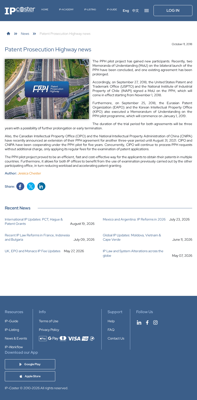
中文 (135, 10)
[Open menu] (146, 10)
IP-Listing (90, 9)
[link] (8, 33)
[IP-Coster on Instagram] (155, 322)
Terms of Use (48, 321)
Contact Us (116, 338)
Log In (172, 10)
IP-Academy (66, 9)
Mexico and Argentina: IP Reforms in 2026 (134, 219)
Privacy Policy (49, 330)
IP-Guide (112, 9)
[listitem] (49, 221)
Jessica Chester (29, 173)
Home (44, 9)
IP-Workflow (14, 347)
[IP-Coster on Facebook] (147, 322)
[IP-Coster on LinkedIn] (139, 322)
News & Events (16, 338)
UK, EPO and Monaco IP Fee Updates (32, 251)
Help (111, 321)
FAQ (111, 330)
